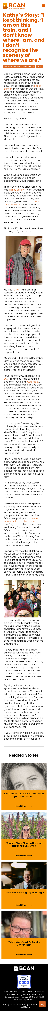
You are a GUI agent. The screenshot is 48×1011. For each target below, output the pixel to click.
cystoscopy (32, 381)
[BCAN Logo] (24, 969)
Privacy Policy (9, 1004)
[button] (43, 5)
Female (39, 66)
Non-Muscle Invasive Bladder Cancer (19, 66)
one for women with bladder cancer (21, 520)
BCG (6, 378)
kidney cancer (17, 189)
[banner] (13, 6)
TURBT (15, 289)
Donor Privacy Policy (25, 1004)
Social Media (24, 1007)
